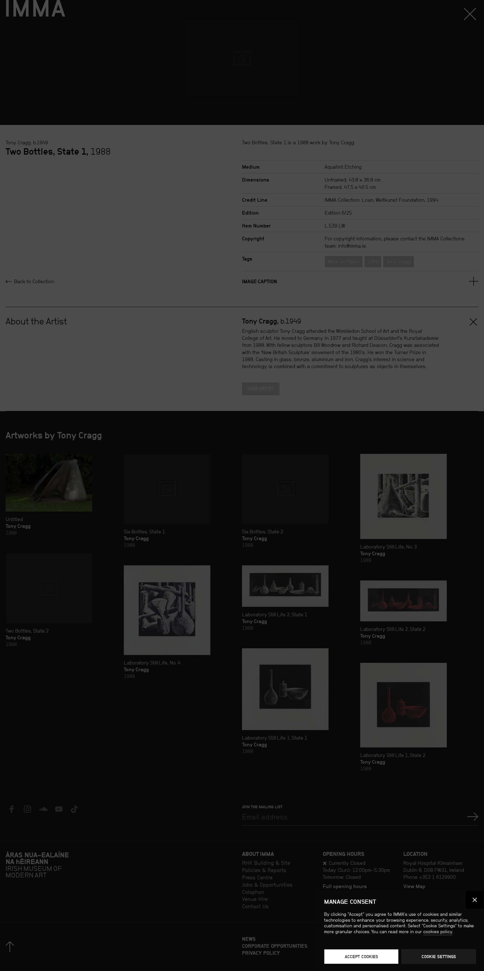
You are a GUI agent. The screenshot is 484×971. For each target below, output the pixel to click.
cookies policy (437, 931)
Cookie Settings (439, 956)
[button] (475, 900)
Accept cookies (361, 956)
